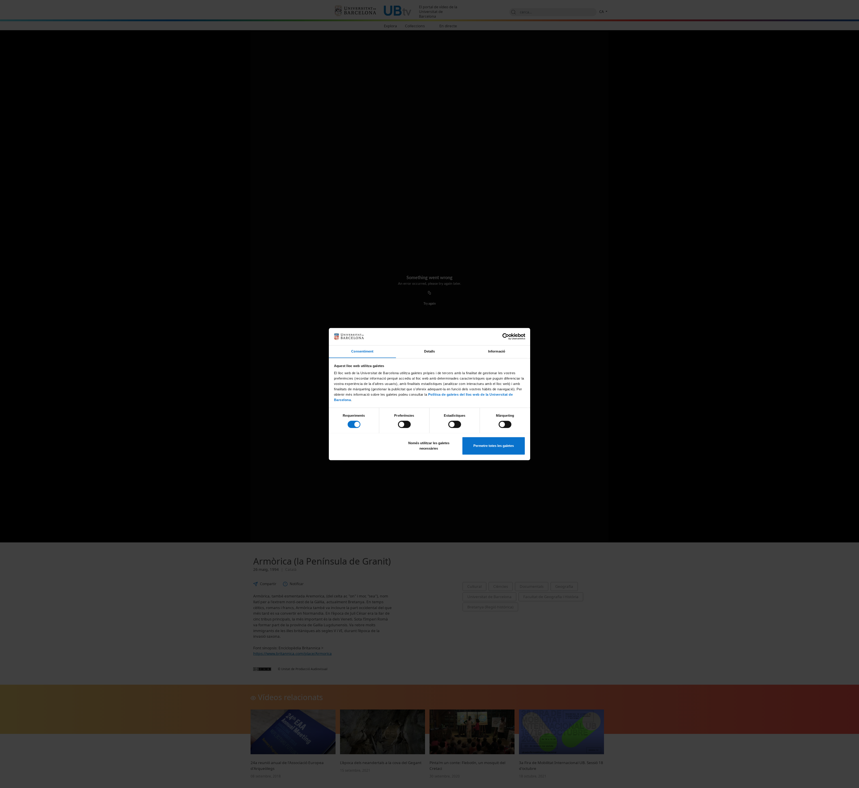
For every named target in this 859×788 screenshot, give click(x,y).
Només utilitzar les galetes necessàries (428, 445)
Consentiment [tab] (362, 351)
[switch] (404, 424)
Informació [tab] (496, 351)
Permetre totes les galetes (493, 446)
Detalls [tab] (429, 351)
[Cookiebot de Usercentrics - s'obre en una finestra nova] (505, 336)
